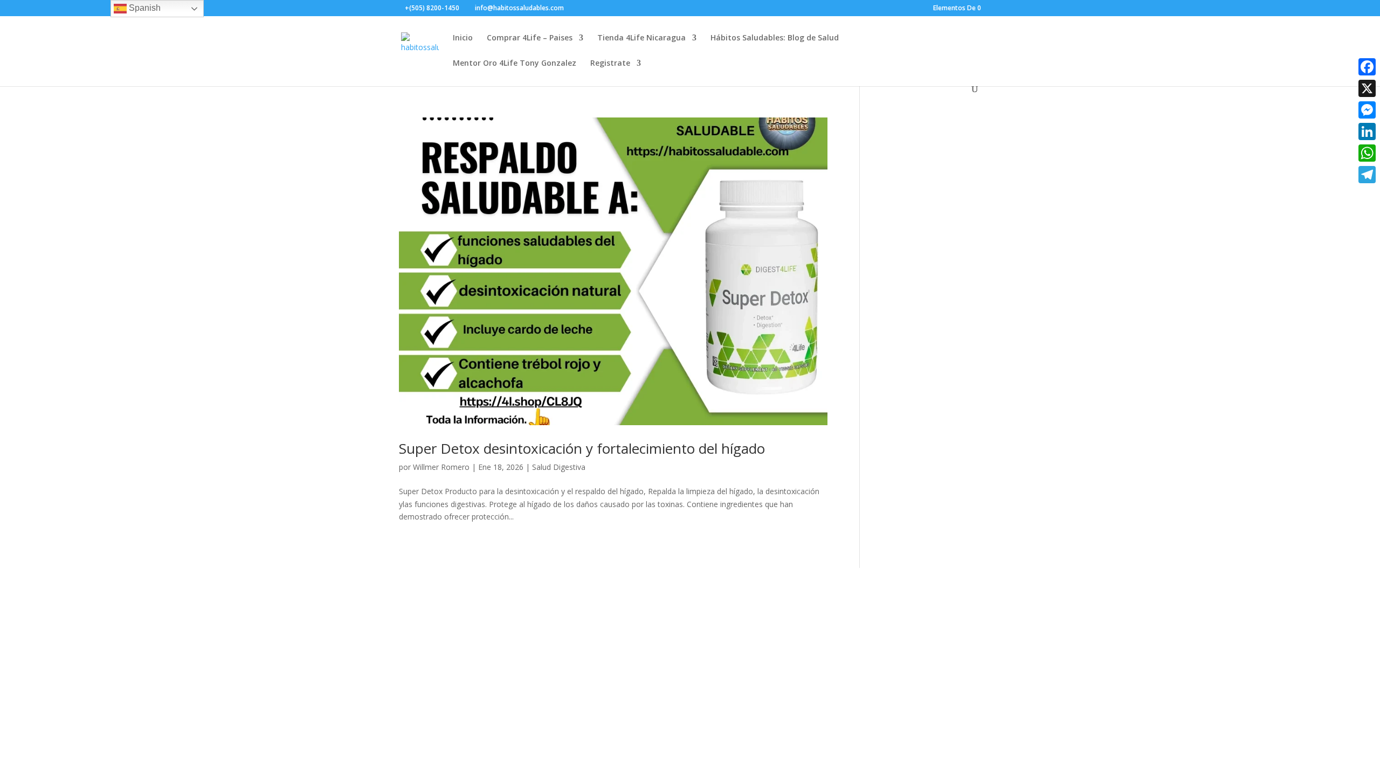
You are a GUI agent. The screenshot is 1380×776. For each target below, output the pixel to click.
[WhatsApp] (1367, 153)
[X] (1367, 88)
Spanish (144, 7)
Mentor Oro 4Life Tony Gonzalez (514, 63)
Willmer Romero (441, 467)
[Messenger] (1367, 110)
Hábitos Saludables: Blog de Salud (774, 38)
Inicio (463, 38)
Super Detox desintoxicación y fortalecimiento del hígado (582, 448)
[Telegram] (1367, 174)
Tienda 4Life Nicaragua (641, 38)
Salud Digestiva (558, 467)
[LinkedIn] (1367, 131)
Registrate (610, 63)
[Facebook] (1367, 67)
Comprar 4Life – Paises (529, 38)
